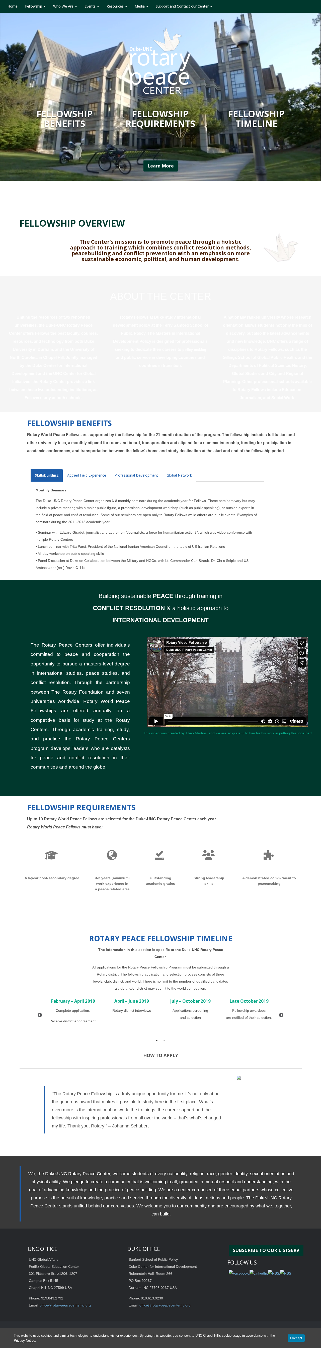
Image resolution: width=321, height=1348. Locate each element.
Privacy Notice (24, 1340)
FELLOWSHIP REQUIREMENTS (160, 119)
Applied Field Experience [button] (86, 475)
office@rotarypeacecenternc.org (65, 1305)
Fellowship (34, 6)
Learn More (160, 166)
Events (91, 6)
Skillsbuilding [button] (47, 475)
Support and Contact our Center (183, 6)
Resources (116, 6)
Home (13, 6)
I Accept (296, 1338)
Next (281, 1015)
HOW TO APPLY (160, 1055)
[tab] (47, 475)
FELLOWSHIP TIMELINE (256, 119)
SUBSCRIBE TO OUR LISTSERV (266, 1250)
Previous (39, 1015)
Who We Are (63, 6)
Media (140, 6)
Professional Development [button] (136, 475)
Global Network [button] (179, 475)
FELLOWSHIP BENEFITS (64, 119)
